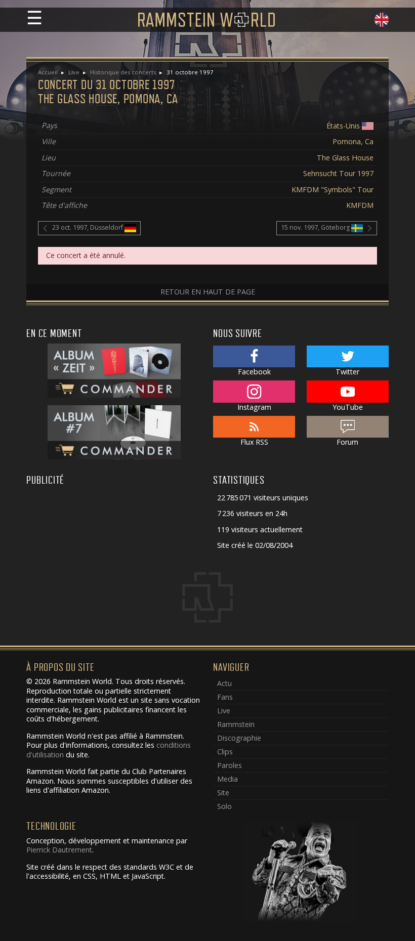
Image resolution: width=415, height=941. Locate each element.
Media (227, 779)
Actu (224, 683)
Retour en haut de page (207, 291)
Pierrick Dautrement (59, 849)
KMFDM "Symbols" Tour (333, 189)
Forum (347, 442)
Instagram (254, 407)
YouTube (348, 407)
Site (223, 792)
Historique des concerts (123, 72)
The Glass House (345, 157)
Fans (225, 697)
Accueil (48, 72)
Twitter (347, 371)
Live (73, 72)
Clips (225, 751)
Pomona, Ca (353, 141)
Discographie (239, 738)
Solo (224, 806)
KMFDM (360, 205)
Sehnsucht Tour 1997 (338, 173)
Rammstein (236, 724)
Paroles (229, 765)
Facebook (254, 371)
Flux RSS (254, 442)
